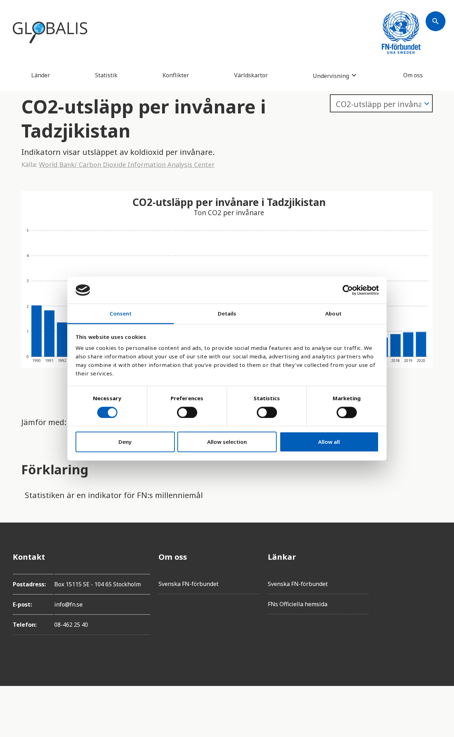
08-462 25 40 (71, 625)
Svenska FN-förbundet (188, 584)
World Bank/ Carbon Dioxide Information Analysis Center (127, 164)
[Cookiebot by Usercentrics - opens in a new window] (348, 290)
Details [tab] (227, 313)
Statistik (106, 75)
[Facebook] (435, 556)
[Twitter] (435, 576)
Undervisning (331, 75)
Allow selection (227, 442)
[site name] (50, 33)
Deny (125, 442)
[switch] (187, 412)
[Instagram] (435, 596)
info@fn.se (68, 604)
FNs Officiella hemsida (297, 604)
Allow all (329, 442)
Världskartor (251, 75)
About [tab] (333, 313)
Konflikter (175, 75)
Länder (40, 75)
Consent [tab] (121, 313)
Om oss (413, 75)
